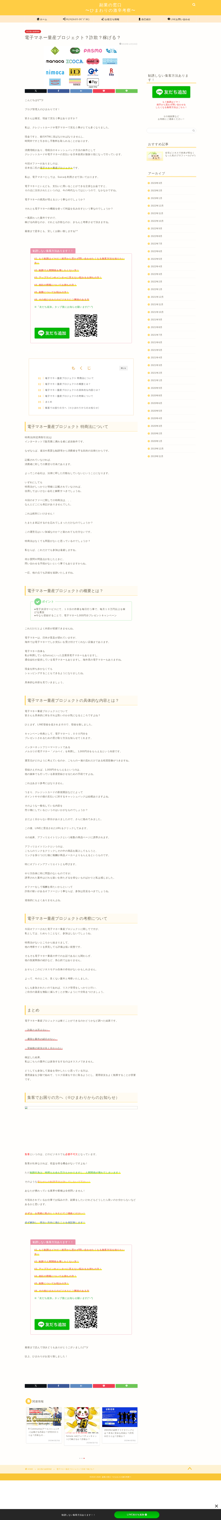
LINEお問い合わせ (180, 19)
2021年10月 (157, 312)
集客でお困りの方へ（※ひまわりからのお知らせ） (72, 407)
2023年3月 (156, 183)
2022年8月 (156, 236)
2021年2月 (156, 373)
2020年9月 (156, 388)
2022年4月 (156, 266)
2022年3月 (156, 274)
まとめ (48, 401)
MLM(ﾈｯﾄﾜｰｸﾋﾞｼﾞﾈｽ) (77, 19)
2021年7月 (156, 335)
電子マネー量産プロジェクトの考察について (69, 395)
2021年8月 (156, 327)
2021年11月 (157, 304)
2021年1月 (156, 380)
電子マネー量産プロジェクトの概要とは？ (68, 383)
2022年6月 (156, 251)
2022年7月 (156, 243)
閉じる (123, 368)
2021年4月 (156, 357)
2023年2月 (156, 190)
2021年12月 (157, 297)
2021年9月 (156, 319)
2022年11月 (157, 213)
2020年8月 (156, 395)
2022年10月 (157, 221)
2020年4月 (156, 418)
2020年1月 (156, 441)
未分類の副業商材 (33, 31)
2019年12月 (157, 448)
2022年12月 (157, 205)
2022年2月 (156, 281)
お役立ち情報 (112, 19)
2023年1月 (156, 198)
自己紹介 (146, 19)
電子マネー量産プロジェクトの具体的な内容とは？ (72, 389)
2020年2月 (156, 433)
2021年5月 (156, 350)
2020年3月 (156, 426)
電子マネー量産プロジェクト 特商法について (69, 378)
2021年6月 (156, 342)
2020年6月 (156, 403)
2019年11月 (157, 456)
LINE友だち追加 (135, 1514)
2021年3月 (156, 365)
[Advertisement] (171, 46)
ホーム (43, 19)
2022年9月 (156, 228)
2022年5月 (156, 259)
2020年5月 (156, 410)
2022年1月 (156, 289)
